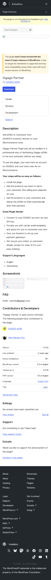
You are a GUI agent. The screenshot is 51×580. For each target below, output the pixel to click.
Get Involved (33, 496)
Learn (5, 496)
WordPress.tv (10, 510)
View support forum (12, 434)
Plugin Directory (9, 12)
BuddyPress (10, 532)
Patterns (31, 487)
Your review (8, 414)
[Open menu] (47, 4)
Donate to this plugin (13, 457)
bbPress (8, 528)
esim (45, 387)
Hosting (6, 483)
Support (9, 119)
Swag (31, 510)
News (5, 478)
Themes (31, 478)
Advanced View (10, 394)
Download (9, 89)
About (5, 474)
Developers (8, 505)
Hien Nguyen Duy (16, 337)
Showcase (32, 474)
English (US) (43, 381)
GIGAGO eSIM (13, 82)
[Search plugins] (30, 29)
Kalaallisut (13, 544)
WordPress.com (11, 518)
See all (45, 414)
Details (8, 99)
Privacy (6, 487)
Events (30, 501)
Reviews (9, 106)
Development (11, 112)
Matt (6, 523)
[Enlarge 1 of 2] (21, 281)
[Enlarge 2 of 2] (45, 281)
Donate (32, 505)
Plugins (30, 483)
